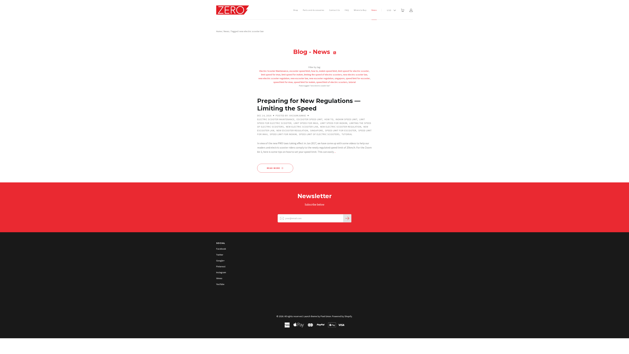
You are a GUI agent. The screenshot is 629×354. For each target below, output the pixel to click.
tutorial (352, 82)
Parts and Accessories (313, 10)
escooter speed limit (299, 70)
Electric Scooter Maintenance (273, 70)
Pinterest (220, 266)
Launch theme (310, 316)
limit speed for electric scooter (353, 70)
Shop (295, 10)
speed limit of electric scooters (331, 82)
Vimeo (219, 278)
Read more (274, 168)
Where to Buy (360, 10)
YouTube (220, 284)
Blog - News (312, 51)
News (374, 10)
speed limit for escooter (358, 78)
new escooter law (299, 78)
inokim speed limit (328, 70)
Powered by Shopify (342, 316)
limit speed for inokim (292, 74)
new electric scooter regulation (273, 78)
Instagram (221, 272)
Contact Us (334, 10)
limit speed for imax (270, 74)
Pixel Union (326, 316)
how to (314, 70)
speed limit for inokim (304, 82)
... (335, 151)
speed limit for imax (283, 82)
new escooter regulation (321, 78)
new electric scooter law (355, 74)
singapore (340, 78)
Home (219, 31)
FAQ (347, 10)
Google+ (220, 260)
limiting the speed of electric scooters (323, 74)
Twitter (219, 254)
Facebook (221, 248)
